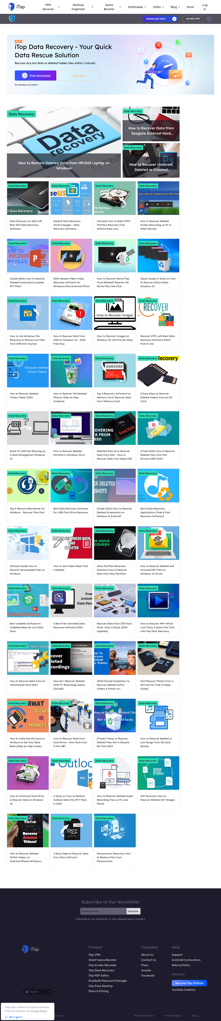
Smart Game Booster (102, 960)
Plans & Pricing (98, 991)
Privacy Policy (173, 1015)
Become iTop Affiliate (189, 983)
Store (190, 7)
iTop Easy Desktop (101, 986)
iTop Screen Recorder (103, 965)
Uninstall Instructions (186, 960)
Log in (204, 7)
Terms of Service (144, 1015)
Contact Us (148, 960)
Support (177, 954)
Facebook (148, 975)
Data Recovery (21, 114)
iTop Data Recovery (101, 970)
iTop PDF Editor (99, 975)
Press (144, 965)
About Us (147, 954)
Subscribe (133, 911)
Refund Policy (181, 965)
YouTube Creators (183, 989)
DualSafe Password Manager (108, 980)
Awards (146, 970)
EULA (195, 1015)
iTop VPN (94, 954)
